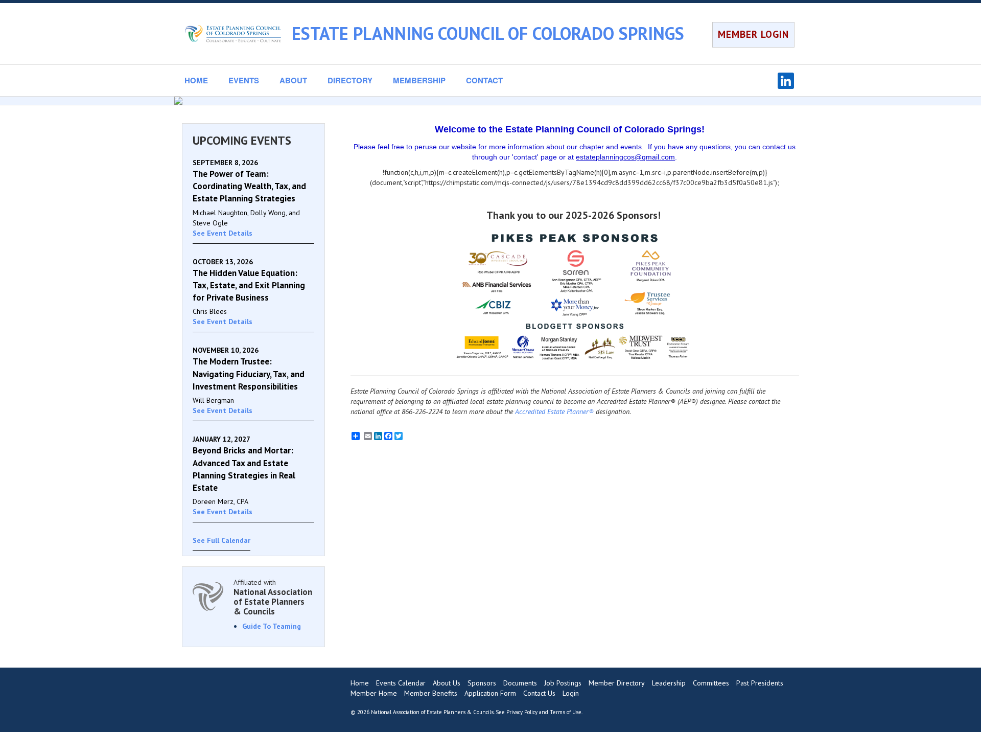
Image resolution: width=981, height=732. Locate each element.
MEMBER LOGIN (753, 34)
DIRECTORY (350, 80)
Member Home (374, 693)
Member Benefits (430, 693)
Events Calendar (401, 683)
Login (571, 693)
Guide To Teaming (271, 626)
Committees (711, 683)
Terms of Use (565, 712)
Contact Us (539, 693)
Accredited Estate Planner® (554, 411)
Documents (520, 683)
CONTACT (484, 80)
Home (360, 683)
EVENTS (243, 80)
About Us (446, 683)
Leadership (669, 683)
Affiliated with (272, 597)
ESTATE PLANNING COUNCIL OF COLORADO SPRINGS (488, 33)
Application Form (490, 693)
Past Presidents (759, 683)
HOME (196, 80)
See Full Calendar (221, 540)
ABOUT (293, 80)
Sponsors (482, 683)
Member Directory (617, 683)
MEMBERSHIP (419, 80)
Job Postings (562, 683)
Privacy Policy (522, 712)
